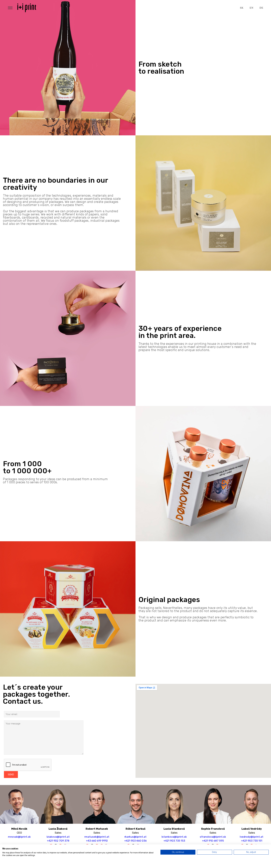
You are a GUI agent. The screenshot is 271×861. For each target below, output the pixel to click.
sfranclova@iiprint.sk (213, 836)
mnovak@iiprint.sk (19, 836)
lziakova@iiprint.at (58, 836)
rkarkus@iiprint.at (135, 836)
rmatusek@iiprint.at (96, 836)
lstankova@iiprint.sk (174, 836)
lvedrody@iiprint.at (251, 836)
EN (251, 7)
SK (241, 7)
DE (261, 7)
